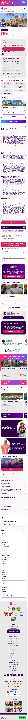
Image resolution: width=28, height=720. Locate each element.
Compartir (14, 116)
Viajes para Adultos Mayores (8, 595)
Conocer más (13, 317)
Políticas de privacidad (13, 666)
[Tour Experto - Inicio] (4, 8)
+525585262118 (15, 645)
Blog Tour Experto (13, 655)
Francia (3, 568)
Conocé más (13, 51)
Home (2, 11)
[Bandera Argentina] (6, 684)
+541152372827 (15, 636)
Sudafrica (4, 574)
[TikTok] (22, 675)
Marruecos (4, 572)
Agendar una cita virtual (13, 276)
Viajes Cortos (5, 589)
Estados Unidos (5, 546)
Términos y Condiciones (13, 664)
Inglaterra (4, 540)
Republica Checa (6, 542)
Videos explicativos (13, 668)
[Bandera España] (15, 684)
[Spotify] (16, 675)
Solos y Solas (5, 585)
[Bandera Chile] (9, 684)
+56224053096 (14, 638)
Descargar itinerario (14, 112)
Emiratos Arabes (5, 555)
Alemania (4, 559)
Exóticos (4, 593)
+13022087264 (16, 643)
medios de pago (16, 696)
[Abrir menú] (24, 8)
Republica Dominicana (7, 578)
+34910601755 (15, 641)
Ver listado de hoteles (14, 307)
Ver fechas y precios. (15, 53)
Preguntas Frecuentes (13, 662)
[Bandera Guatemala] (6, 686)
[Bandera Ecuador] (21, 684)
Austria (3, 550)
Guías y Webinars (13, 657)
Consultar (13, 49)
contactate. (4, 46)
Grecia (3, 535)
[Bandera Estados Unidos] (18, 684)
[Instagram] (5, 675)
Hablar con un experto (14, 331)
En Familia (4, 591)
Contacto (13, 651)
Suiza (3, 570)
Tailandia (4, 563)
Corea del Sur (5, 576)
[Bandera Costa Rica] (18, 686)
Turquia (3, 544)
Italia (3, 548)
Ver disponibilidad (13, 218)
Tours (6, 11)
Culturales (4, 587)
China (3, 561)
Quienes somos (13, 649)
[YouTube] (11, 675)
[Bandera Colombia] (12, 684)
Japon (3, 553)
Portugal (4, 557)
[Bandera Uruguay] (12, 686)
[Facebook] (8, 675)
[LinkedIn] (19, 675)
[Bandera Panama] (15, 686)
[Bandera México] (9, 686)
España (3, 538)
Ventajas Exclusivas (13, 653)
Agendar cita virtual (13, 631)
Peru (3, 565)
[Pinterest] (14, 675)
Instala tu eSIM (13, 670)
